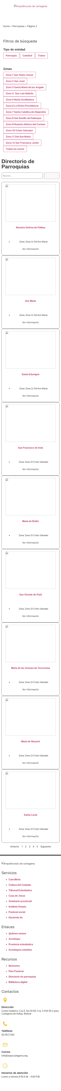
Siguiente (45, 846)
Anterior (14, 846)
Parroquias (18, 26)
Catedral (27, 55)
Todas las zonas (15, 148)
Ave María (30, 301)
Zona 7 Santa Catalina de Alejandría (26, 111)
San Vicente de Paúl (30, 594)
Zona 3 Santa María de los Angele (25, 87)
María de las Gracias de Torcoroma (30, 668)
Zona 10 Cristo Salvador (19, 130)
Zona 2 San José (15, 81)
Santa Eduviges (30, 374)
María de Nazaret (30, 741)
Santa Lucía (30, 815)
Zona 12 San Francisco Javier (22, 142)
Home (6, 26)
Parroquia (11, 55)
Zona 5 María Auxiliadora (20, 99)
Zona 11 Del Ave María (18, 136)
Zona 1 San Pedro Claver (19, 74)
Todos (41, 55)
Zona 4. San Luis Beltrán (19, 93)
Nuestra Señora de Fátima (30, 227)
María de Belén (30, 521)
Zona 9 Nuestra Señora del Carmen (25, 124)
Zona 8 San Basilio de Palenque (23, 118)
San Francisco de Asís (30, 448)
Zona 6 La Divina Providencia (22, 105)
